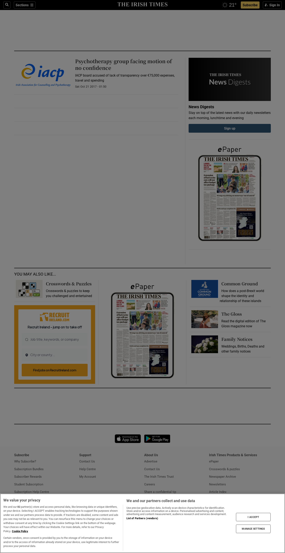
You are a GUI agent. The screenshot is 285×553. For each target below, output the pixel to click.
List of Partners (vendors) (142, 518)
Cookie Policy (20, 531)
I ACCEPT (253, 516)
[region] (142, 523)
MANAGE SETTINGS (253, 528)
